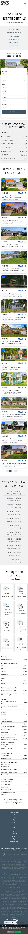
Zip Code (14, 822)
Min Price (4, 71)
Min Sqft (4, 97)
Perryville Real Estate (14, 812)
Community (14, 825)
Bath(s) (4, 91)
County (14, 817)
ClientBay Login (14, 839)
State (14, 815)
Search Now (14, 112)
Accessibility (14, 834)
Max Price (4, 77)
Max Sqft (4, 104)
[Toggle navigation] (25, 3)
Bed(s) (3, 84)
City (14, 820)
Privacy (14, 831)
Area (14, 827)
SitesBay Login (14, 841)
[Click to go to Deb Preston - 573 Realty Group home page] (5, 3)
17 (17, 470)
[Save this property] (25, 180)
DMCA (14, 836)
